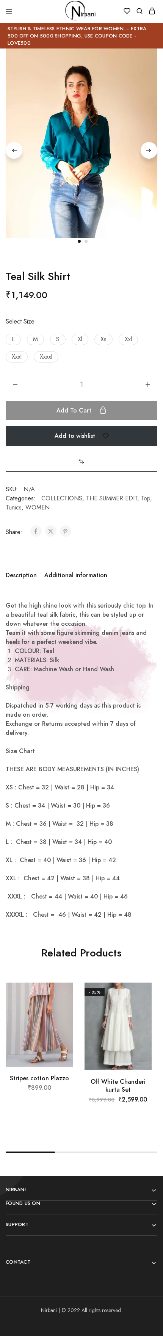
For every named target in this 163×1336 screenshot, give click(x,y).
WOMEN (37, 507)
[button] (13, 339)
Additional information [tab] (75, 575)
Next (149, 150)
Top (145, 498)
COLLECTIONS (61, 498)
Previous (14, 150)
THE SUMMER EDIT (111, 498)
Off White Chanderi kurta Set (118, 1085)
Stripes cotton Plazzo (39, 1078)
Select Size (20, 321)
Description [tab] (21, 575)
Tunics (14, 507)
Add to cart (74, 410)
